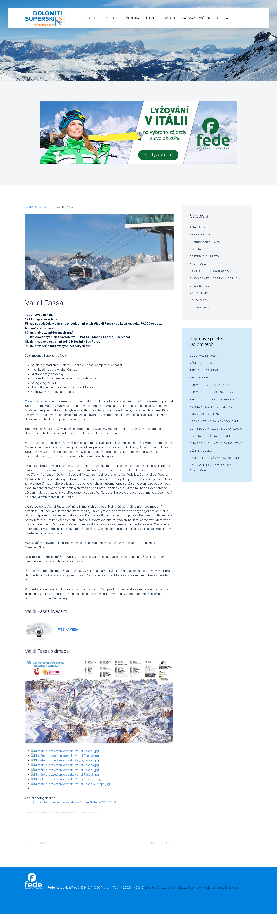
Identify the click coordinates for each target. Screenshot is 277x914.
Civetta (195, 249)
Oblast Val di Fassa (38, 401)
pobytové (151, 887)
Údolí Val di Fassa (204, 355)
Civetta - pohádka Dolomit (210, 436)
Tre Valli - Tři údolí (205, 370)
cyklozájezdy (186, 887)
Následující (159, 843)
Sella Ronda (199, 377)
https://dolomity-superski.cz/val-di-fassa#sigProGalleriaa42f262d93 (70, 802)
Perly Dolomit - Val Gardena (211, 392)
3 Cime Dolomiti (201, 234)
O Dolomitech (106, 18)
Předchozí (39, 843)
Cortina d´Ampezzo (204, 256)
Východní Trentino (204, 362)
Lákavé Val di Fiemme (205, 414)
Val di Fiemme (200, 292)
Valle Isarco (199, 285)
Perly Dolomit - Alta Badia (209, 384)
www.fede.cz (206, 887)
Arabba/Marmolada (205, 241)
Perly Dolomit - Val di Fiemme (212, 399)
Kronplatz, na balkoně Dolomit (214, 421)
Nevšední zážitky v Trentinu (211, 406)
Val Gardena (199, 307)
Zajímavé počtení (196, 18)
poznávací (168, 887)
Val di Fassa (199, 300)
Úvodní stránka (36, 207)
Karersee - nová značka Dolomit (214, 457)
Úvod (85, 18)
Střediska (130, 18)
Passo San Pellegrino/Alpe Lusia (215, 278)
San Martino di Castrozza (210, 271)
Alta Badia (197, 227)
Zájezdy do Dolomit (160, 18)
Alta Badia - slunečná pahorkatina (216, 443)
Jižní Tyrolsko (201, 450)
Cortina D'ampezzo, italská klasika (217, 428)
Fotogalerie (225, 18)
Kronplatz (198, 263)
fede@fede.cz (228, 887)
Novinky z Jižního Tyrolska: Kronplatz (211, 467)
